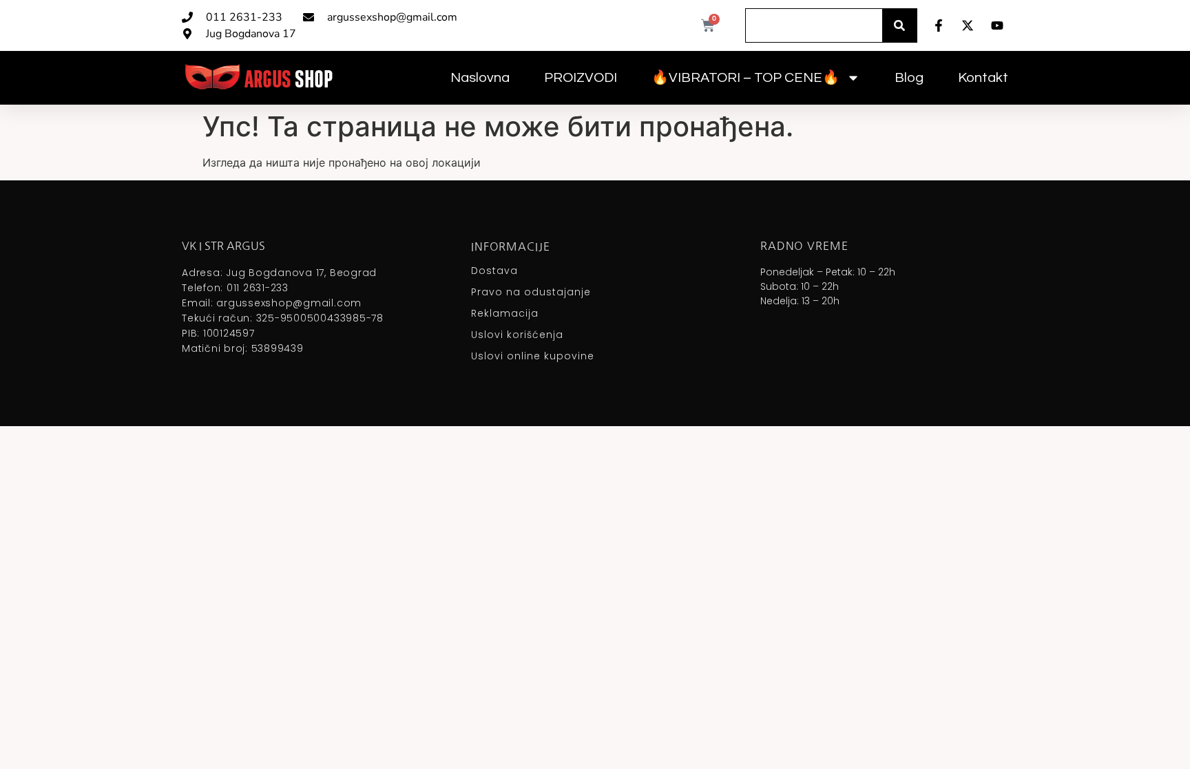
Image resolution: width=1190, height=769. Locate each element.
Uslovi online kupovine (532, 356)
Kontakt (983, 78)
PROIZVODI (580, 78)
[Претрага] (899, 25)
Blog (909, 78)
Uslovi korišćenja (517, 334)
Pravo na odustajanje (531, 292)
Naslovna (480, 78)
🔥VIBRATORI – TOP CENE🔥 (745, 78)
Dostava (494, 270)
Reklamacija (505, 313)
